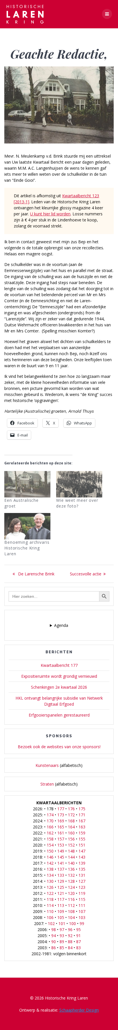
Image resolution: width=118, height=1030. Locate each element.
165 (60, 827)
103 (81, 917)
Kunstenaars (47, 765)
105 (60, 917)
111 (81, 905)
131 (81, 875)
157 (60, 839)
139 (81, 863)
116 (71, 899)
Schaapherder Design (79, 1010)
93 (62, 935)
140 (71, 863)
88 (70, 941)
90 (53, 941)
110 (50, 911)
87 (78, 941)
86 (53, 947)
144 (71, 857)
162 (50, 833)
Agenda (61, 625)
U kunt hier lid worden (50, 214)
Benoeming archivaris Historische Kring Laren (27, 547)
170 (50, 821)
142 (50, 863)
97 (62, 929)
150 (50, 851)
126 (50, 887)
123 (81, 887)
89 (62, 941)
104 (71, 917)
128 (71, 881)
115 (81, 899)
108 (71, 911)
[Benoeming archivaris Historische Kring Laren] (27, 526)
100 (72, 923)
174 (50, 815)
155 (81, 839)
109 (60, 911)
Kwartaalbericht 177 (59, 665)
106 (50, 917)
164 (71, 827)
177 (60, 808)
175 (81, 808)
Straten (47, 784)
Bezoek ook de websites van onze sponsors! (59, 746)
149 (60, 851)
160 (71, 833)
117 (60, 899)
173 (60, 815)
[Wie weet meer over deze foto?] (79, 484)
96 (70, 929)
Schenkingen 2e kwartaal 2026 (59, 687)
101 (61, 923)
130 (50, 881)
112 (71, 905)
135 (81, 869)
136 (71, 869)
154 (50, 845)
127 (81, 881)
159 (81, 833)
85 (62, 947)
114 (50, 905)
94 (53, 935)
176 (71, 808)
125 (60, 887)
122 (50, 893)
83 (78, 947)
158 (50, 839)
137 (60, 869)
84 (70, 947)
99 (82, 923)
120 (71, 893)
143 (81, 857)
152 (71, 845)
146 (50, 857)
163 (81, 827)
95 (78, 929)
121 (60, 893)
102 (51, 923)
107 (81, 911)
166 (50, 827)
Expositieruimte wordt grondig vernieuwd (59, 676)
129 (60, 881)
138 (50, 869)
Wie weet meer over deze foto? (77, 503)
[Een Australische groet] (27, 484)
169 (60, 821)
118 (50, 899)
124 (71, 887)
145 (60, 857)
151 (81, 845)
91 (78, 935)
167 (81, 821)
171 (81, 815)
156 (71, 839)
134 (50, 875)
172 (71, 815)
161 (60, 833)
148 (71, 851)
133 (60, 875)
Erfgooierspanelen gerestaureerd (59, 715)
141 (60, 863)
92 (70, 935)
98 (53, 929)
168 (71, 821)
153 (60, 845)
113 (60, 905)
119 (81, 893)
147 (81, 851)
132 (71, 875)
